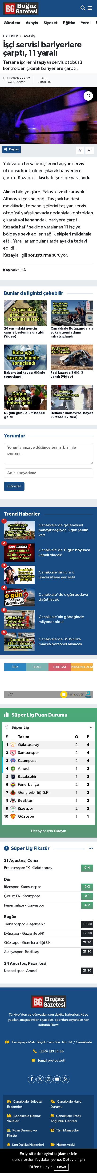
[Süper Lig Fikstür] (91, 848)
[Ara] (83, 9)
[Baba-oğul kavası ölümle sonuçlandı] (25, 357)
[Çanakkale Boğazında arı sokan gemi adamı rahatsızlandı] (72, 313)
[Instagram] (49, 1079)
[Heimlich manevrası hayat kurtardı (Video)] (72, 397)
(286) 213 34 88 (52, 1051)
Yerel (85, 23)
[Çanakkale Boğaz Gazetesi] (20, 8)
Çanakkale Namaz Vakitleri (24, 1118)
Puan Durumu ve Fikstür (22, 1133)
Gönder (14, 486)
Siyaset (51, 23)
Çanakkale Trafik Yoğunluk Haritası (66, 1118)
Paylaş (14, 149)
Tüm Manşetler (67, 1130)
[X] (40, 1079)
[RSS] (65, 1079)
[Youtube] (57, 1079)
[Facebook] (32, 1079)
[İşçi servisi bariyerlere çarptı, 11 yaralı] (48, 115)
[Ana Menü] (90, 9)
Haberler (10, 36)
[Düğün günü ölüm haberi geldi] (25, 397)
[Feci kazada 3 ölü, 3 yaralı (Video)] (72, 357)
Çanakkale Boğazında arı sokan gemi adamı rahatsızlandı (72, 332)
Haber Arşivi (66, 1144)
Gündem (12, 23)
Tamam (61, 1167)
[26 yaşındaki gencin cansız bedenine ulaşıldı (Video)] (25, 313)
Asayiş (32, 23)
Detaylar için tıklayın (48, 831)
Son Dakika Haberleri (28, 1144)
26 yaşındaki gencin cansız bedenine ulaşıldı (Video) (24, 332)
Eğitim (69, 23)
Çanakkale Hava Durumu (66, 1104)
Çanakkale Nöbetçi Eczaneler (24, 1104)
